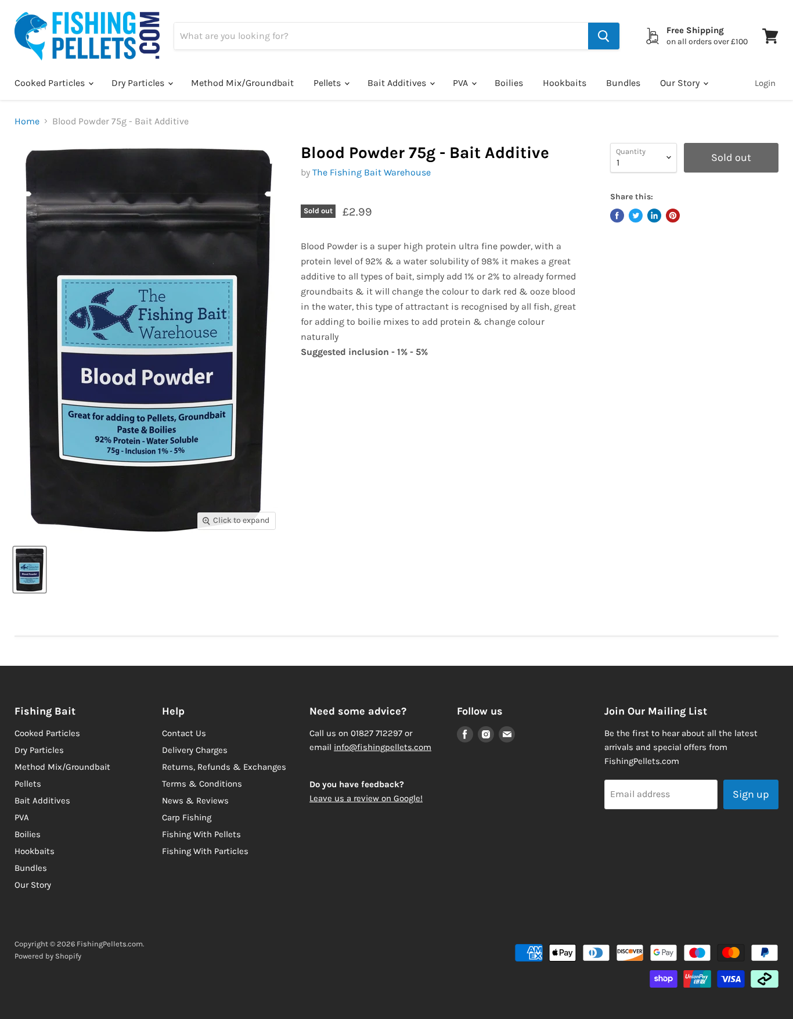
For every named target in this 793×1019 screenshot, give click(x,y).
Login (765, 83)
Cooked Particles (51, 82)
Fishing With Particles (205, 851)
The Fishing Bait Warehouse (371, 172)
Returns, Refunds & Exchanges (224, 767)
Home (27, 121)
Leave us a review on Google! (366, 798)
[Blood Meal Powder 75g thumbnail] (29, 570)
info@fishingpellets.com (382, 747)
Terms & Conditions (202, 783)
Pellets (328, 82)
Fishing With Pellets (201, 834)
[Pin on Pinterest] (673, 216)
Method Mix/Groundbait (242, 82)
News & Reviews (195, 800)
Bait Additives (397, 82)
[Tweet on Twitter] (636, 216)
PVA (461, 82)
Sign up (751, 794)
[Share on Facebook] (617, 216)
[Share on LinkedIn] (654, 216)
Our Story (681, 82)
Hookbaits (564, 82)
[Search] (603, 36)
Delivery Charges (195, 750)
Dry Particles (139, 82)
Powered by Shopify (48, 956)
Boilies (509, 82)
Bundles (623, 82)
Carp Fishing (186, 817)
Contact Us (184, 733)
